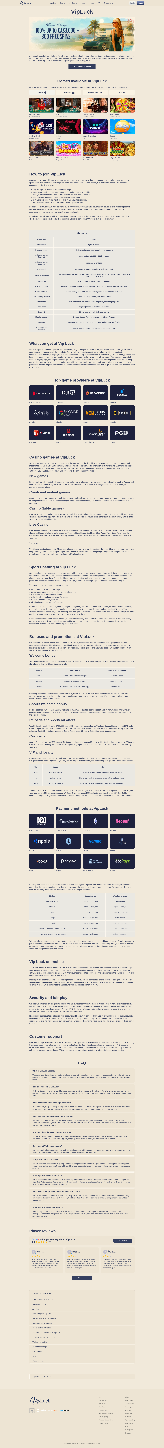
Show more (82, 1278)
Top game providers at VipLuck (44, 1318)
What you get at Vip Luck (41, 1314)
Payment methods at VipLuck (43, 1337)
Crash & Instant (93, 92)
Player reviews (38, 1361)
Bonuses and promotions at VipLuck (46, 1333)
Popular (40, 92)
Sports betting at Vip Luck (42, 1328)
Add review (123, 1240)
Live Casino (67, 92)
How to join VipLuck (39, 1304)
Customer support (39, 1351)
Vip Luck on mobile (39, 1342)
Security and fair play (40, 1347)
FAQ (34, 1356)
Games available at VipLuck (43, 1300)
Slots (120, 92)
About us (35, 1309)
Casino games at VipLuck (42, 1323)
